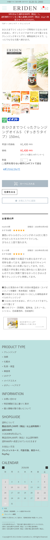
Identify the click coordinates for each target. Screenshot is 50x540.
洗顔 (6, 356)
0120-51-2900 (36, 1)
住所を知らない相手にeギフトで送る (22, 163)
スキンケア (12, 23)
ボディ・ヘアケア (12, 385)
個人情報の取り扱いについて (17, 408)
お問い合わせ (10, 398)
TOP (4, 23)
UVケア (7, 375)
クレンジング (25, 23)
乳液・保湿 (9, 366)
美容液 (7, 371)
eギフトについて (11, 169)
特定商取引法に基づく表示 (16, 403)
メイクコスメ (10, 380)
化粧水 (7, 361)
